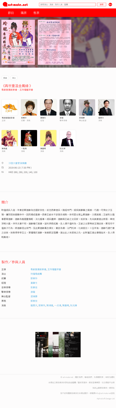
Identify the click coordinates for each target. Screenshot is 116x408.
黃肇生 (43, 117)
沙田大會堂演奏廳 (17, 163)
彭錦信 (34, 287)
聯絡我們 (88, 377)
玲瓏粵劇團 (36, 273)
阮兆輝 (62, 148)
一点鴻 (57, 305)
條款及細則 (110, 377)
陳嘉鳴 (43, 148)
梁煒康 (82, 117)
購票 (24, 12)
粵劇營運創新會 (9, 89)
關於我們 (78, 377)
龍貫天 (101, 117)
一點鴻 (24, 148)
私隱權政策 (98, 377)
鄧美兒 (34, 300)
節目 (11, 12)
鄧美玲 (24, 117)
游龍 (61, 117)
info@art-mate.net (103, 393)
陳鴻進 (4, 148)
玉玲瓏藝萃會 (26, 89)
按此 (113, 387)
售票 (36, 12)
